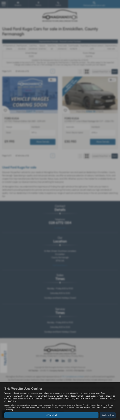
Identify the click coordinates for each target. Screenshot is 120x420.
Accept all (51, 415)
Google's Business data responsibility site (98, 405)
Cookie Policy (10, 401)
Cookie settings (108, 415)
